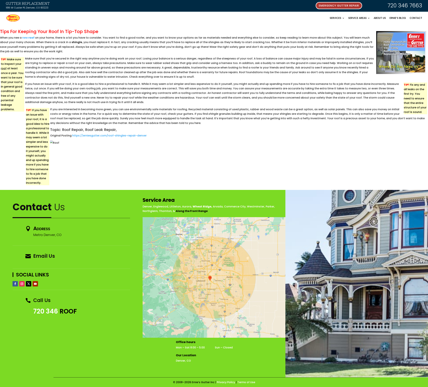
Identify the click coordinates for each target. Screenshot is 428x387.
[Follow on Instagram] (22, 283)
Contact (416, 18)
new (28, 38)
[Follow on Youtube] (35, 283)
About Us (380, 18)
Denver (147, 206)
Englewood (160, 206)
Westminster (255, 206)
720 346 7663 (405, 5)
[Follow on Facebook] (15, 283)
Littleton (175, 206)
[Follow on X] (28, 283)
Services (335, 18)
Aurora (186, 206)
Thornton (165, 211)
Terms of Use (246, 382)
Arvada (218, 206)
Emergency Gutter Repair (339, 6)
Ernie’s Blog (398, 18)
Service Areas (357, 18)
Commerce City (235, 206)
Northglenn (150, 211)
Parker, (270, 206)
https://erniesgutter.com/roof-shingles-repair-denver (109, 135)
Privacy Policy (226, 382)
